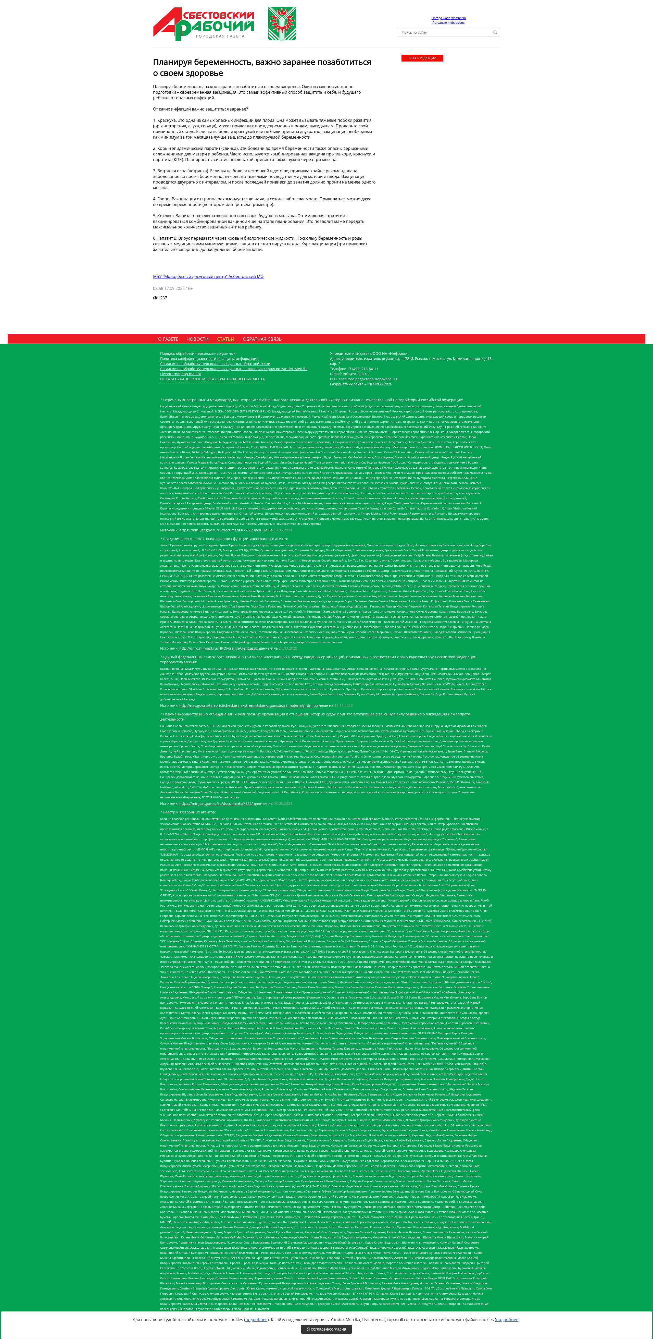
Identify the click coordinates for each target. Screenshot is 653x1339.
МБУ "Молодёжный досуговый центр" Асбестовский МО (208, 276)
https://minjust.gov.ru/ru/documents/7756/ (216, 530)
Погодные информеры (448, 23)
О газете (168, 339)
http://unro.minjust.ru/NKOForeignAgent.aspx (218, 648)
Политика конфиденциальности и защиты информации (209, 358)
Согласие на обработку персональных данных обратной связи (215, 363)
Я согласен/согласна (326, 1329)
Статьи (225, 339)
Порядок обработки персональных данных (197, 353)
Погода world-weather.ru (449, 18)
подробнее (256, 1319)
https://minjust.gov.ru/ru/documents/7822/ (216, 803)
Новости (197, 339)
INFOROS (375, 384)
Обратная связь (262, 339)
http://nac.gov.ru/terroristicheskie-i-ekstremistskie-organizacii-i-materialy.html (246, 705)
